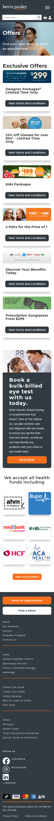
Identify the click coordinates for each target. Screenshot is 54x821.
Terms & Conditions (36, 816)
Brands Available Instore (18, 658)
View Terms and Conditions (26, 103)
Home (6, 654)
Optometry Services (15, 663)
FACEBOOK (19, 759)
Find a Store (27, 610)
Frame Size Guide (13, 687)
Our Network (11, 626)
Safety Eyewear (12, 696)
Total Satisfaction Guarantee (21, 733)
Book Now (27, 460)
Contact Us (9, 639)
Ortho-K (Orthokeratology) (19, 667)
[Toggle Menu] (47, 7)
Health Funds (11, 728)
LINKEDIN (10, 783)
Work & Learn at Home (17, 700)
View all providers (27, 577)
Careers (7, 630)
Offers (7, 719)
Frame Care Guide (14, 691)
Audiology (9, 672)
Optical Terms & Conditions (20, 737)
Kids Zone (9, 704)
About (6, 621)
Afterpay (8, 724)
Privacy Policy (10, 816)
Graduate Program (14, 635)
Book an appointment (27, 600)
